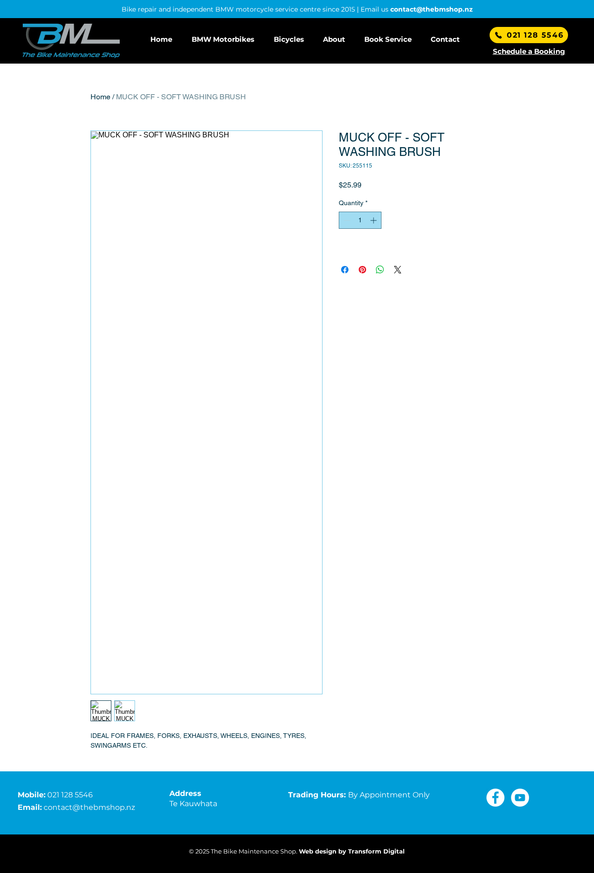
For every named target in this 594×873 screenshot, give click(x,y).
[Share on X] (397, 269)
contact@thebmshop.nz (431, 9)
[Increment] (374, 220)
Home (100, 96)
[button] (226, 39)
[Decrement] (346, 220)
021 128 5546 (70, 794)
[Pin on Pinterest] (362, 269)
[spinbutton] (360, 220)
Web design (317, 851)
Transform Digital (376, 851)
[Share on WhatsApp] (380, 269)
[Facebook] (495, 798)
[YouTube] (520, 798)
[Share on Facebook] (344, 269)
